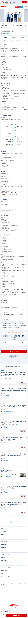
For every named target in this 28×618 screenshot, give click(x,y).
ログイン (21, 6)
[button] (14, 2)
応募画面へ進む (14, 351)
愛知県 (8, 583)
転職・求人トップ (3, 583)
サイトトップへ (14, 607)
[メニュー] (26, 6)
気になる (23, 382)
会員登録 (16, 6)
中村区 (15, 583)
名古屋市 (12, 583)
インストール (24, 2)
